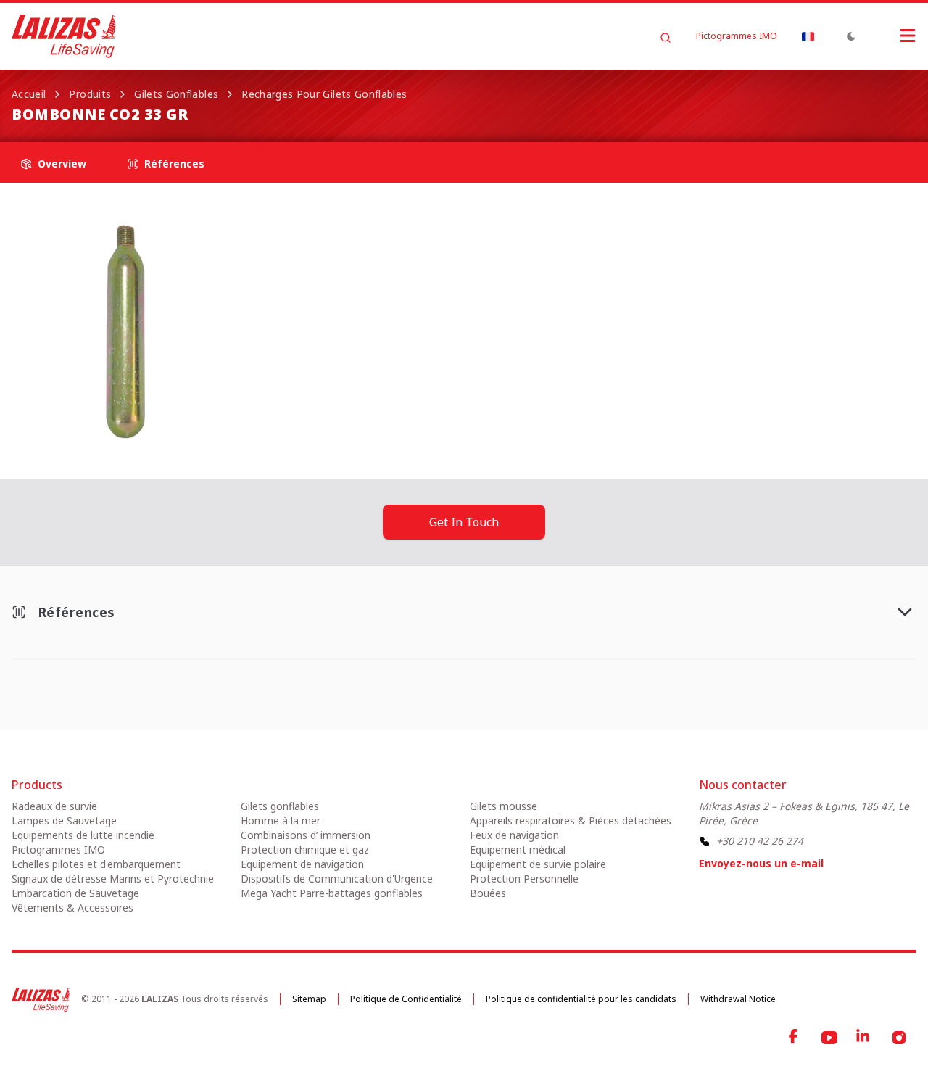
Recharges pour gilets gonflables (324, 94)
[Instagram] (899, 1037)
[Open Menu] (893, 35)
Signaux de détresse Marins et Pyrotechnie (113, 878)
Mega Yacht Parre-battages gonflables (332, 893)
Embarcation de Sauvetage (75, 893)
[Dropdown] (808, 36)
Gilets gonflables (176, 94)
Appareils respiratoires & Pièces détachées (570, 820)
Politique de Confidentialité (406, 999)
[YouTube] (829, 1037)
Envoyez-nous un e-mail (761, 863)
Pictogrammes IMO (736, 36)
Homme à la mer (280, 820)
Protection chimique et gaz (305, 849)
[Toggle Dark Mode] (851, 36)
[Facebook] (794, 1037)
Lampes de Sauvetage (64, 820)
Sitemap (309, 999)
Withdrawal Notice (738, 999)
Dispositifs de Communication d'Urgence (337, 878)
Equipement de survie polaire (538, 864)
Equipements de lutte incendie (83, 835)
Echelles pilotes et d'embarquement (96, 864)
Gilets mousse (503, 806)
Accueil (29, 94)
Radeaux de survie (54, 806)
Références (174, 163)
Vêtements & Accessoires (72, 907)
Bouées (488, 893)
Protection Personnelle (524, 878)
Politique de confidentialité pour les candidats (581, 999)
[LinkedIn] (864, 1037)
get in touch (464, 522)
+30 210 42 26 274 (759, 841)
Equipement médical (518, 849)
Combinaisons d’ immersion (305, 835)
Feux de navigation (514, 835)
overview (62, 163)
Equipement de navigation (302, 864)
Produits (90, 94)
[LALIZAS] (64, 36)
